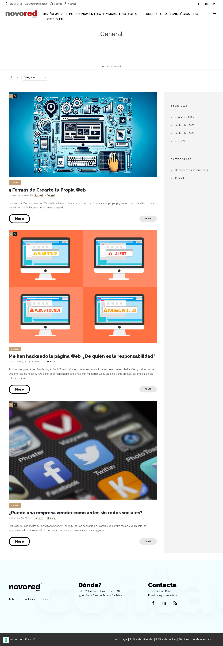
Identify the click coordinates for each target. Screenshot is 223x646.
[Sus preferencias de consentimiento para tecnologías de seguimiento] (6, 640)
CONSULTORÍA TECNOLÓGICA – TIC (172, 14)
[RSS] (214, 4)
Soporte (58, 3)
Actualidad (31, 599)
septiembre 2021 (184, 133)
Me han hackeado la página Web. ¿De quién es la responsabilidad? (82, 356)
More (19, 219)
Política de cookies (166, 639)
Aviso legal (121, 639)
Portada (106, 66)
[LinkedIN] (206, 4)
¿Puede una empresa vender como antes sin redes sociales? (75, 512)
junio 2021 (181, 141)
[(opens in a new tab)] (154, 219)
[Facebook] (198, 4)
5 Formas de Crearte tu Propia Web (47, 190)
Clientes (72, 3)
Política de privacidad (141, 639)
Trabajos (13, 599)
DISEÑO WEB (52, 14)
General (179, 178)
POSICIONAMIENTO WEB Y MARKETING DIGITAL (103, 14)
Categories (29, 77)
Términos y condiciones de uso (196, 639)
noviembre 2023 (184, 117)
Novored (38, 195)
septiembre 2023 (184, 125)
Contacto (47, 599)
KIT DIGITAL (55, 19)
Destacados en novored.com (191, 170)
